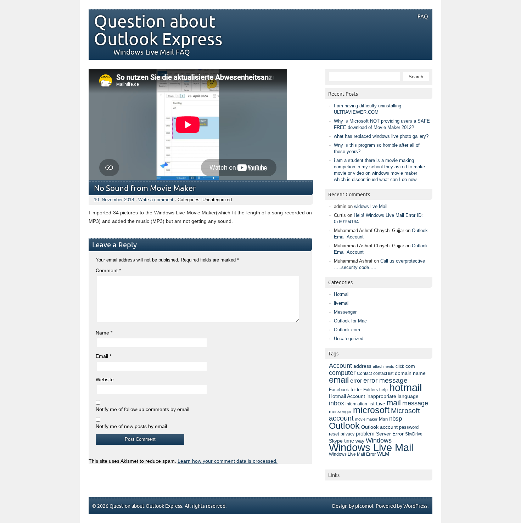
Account (340, 365)
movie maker (366, 419)
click (400, 366)
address (362, 366)
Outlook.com (347, 329)
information (356, 403)
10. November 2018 (114, 199)
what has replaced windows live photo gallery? (381, 136)
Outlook (344, 426)
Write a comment (155, 199)
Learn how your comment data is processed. (228, 461)
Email (103, 356)
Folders (370, 389)
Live (380, 403)
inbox (336, 403)
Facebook (339, 389)
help (383, 389)
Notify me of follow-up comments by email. (143, 409)
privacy (347, 434)
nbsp (395, 418)
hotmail (405, 387)
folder (356, 389)
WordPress (415, 506)
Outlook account (379, 427)
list (372, 403)
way (359, 441)
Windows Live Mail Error (352, 454)
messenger (340, 411)
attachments (383, 366)
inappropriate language (392, 396)
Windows (379, 440)
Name (104, 333)
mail (394, 402)
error (356, 380)
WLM (383, 454)
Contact (364, 373)
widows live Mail (370, 206)
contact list (383, 373)
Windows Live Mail (371, 447)
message (415, 403)
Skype (336, 441)
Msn (383, 419)
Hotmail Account (347, 396)
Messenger (345, 312)
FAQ (423, 16)
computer (342, 372)
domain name (410, 373)
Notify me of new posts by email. (132, 426)
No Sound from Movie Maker (145, 189)
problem (365, 434)
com (410, 366)
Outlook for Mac (350, 321)
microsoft (371, 410)
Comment (108, 270)
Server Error (390, 434)
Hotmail (341, 294)
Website (105, 379)
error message (385, 380)
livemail (341, 303)
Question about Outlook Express (158, 31)
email (339, 379)
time (349, 441)
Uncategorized (348, 338)
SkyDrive (413, 434)
